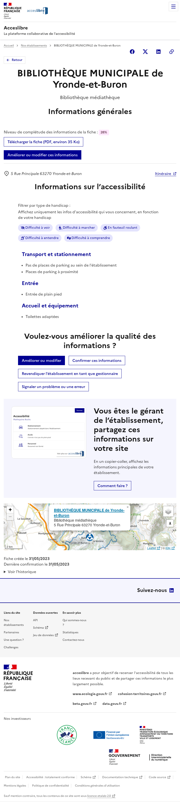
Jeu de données (43, 635)
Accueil (9, 45)
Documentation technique (120, 777)
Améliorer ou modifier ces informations (43, 155)
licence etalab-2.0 (99, 796)
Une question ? (14, 640)
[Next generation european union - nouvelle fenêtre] (112, 734)
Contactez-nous (73, 640)
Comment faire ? (113, 485)
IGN (167, 548)
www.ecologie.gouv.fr (90, 694)
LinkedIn (171, 590)
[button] (127, 507)
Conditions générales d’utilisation (97, 786)
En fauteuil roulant (122, 227)
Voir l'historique (22, 571)
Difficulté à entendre (42, 237)
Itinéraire (163, 173)
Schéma (38, 628)
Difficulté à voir (37, 227)
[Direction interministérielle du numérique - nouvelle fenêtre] (141, 757)
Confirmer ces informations (96, 360)
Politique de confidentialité (50, 786)
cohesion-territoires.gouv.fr (140, 694)
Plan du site (12, 777)
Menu (173, 6)
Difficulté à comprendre (90, 237)
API (35, 620)
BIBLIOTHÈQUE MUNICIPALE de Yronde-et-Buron (89, 512)
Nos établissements (34, 45)
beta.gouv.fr (82, 703)
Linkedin (158, 51)
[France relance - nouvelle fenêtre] (67, 734)
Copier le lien (171, 51)
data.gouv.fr (112, 703)
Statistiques (70, 632)
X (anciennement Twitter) (145, 51)
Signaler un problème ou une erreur (53, 386)
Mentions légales (15, 786)
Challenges (11, 647)
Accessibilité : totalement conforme (50, 777)
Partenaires (11, 632)
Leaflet (151, 548)
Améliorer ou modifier (41, 360)
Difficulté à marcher (79, 227)
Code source (157, 777)
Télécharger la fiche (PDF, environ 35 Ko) (43, 142)
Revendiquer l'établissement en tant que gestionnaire (70, 373)
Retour (17, 59)
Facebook (132, 51)
